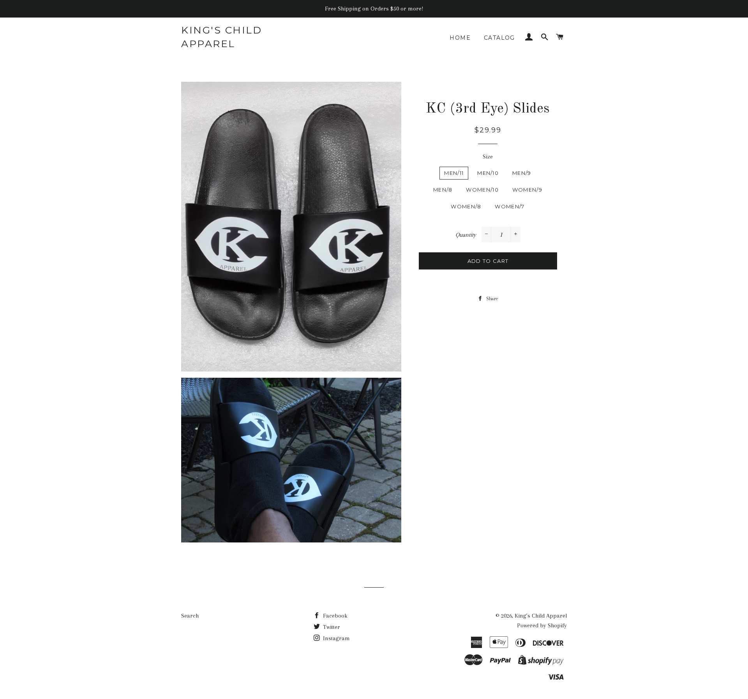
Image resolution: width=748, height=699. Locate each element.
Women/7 (509, 206)
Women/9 (527, 190)
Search (190, 615)
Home (460, 37)
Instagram (335, 638)
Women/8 (466, 206)
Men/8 (443, 190)
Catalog (499, 37)
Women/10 (482, 190)
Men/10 (488, 173)
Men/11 (454, 173)
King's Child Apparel (221, 36)
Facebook (334, 615)
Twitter (330, 626)
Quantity (465, 234)
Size (488, 156)
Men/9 (521, 173)
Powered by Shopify (542, 625)
